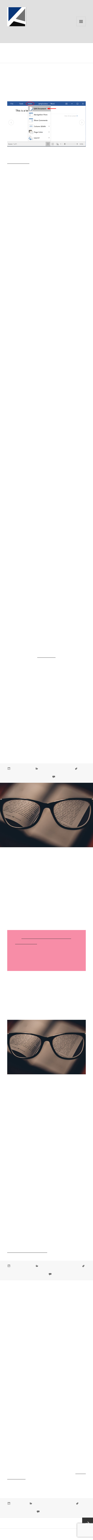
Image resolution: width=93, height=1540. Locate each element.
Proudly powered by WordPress (24, 1534)
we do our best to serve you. (27, 1251)
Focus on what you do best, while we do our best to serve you (43, 865)
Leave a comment (67, 776)
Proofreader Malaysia (57, 1270)
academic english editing (22, 772)
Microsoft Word (18, 162)
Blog (42, 1266)
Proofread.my (23, 32)
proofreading (46, 655)
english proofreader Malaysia (57, 772)
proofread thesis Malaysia (60, 1507)
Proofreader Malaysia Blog (55, 768)
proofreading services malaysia (26, 1274)
